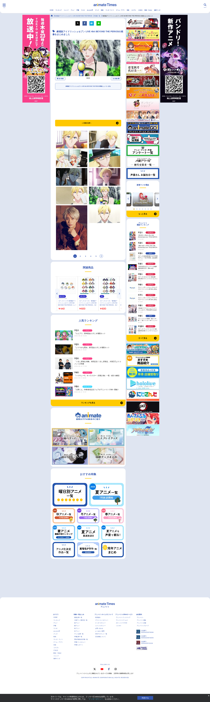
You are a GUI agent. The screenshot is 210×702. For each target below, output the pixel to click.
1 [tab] (134, 208)
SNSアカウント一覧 (101, 634)
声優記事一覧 (78, 636)
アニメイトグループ (143, 625)
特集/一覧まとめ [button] (79, 614)
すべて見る (142, 338)
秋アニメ (77, 628)
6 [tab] (148, 208)
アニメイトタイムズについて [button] (104, 614)
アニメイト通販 (141, 620)
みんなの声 (90, 10)
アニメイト (140, 617)
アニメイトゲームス (122, 620)
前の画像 (61, 78)
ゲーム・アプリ (120, 10)
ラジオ (83, 10)
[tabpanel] (142, 199)
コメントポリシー (100, 625)
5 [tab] (146, 208)
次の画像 (115, 78)
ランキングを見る (88, 403)
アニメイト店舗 (141, 623)
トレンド (66, 10)
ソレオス (118, 625)
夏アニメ (77, 625)
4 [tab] (143, 208)
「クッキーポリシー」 (96, 699)
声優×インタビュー (80, 642)
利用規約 (97, 617)
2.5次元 (140, 10)
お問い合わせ (99, 628)
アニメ (72, 10)
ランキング (59, 10)
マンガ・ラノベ (110, 10)
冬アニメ (77, 631)
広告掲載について (100, 636)
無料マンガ (157, 10)
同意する (145, 698)
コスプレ (133, 10)
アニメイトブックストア (123, 617)
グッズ (97, 10)
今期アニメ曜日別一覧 (80, 620)
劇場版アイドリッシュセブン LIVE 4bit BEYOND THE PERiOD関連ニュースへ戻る (88, 86)
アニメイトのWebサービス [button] (124, 614)
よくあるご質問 (99, 631)
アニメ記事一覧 (78, 634)
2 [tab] (137, 208)
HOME (51, 10)
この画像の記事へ (86, 123)
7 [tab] (151, 208)
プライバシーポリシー (101, 620)
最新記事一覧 (78, 617)
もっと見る (142, 214)
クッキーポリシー (100, 623)
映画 (102, 10)
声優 (78, 10)
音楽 (128, 10)
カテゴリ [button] (56, 614)
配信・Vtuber (148, 10)
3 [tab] (140, 208)
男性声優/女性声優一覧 (81, 639)
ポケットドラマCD (121, 623)
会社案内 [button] (139, 614)
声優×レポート (78, 645)
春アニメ (77, 623)
